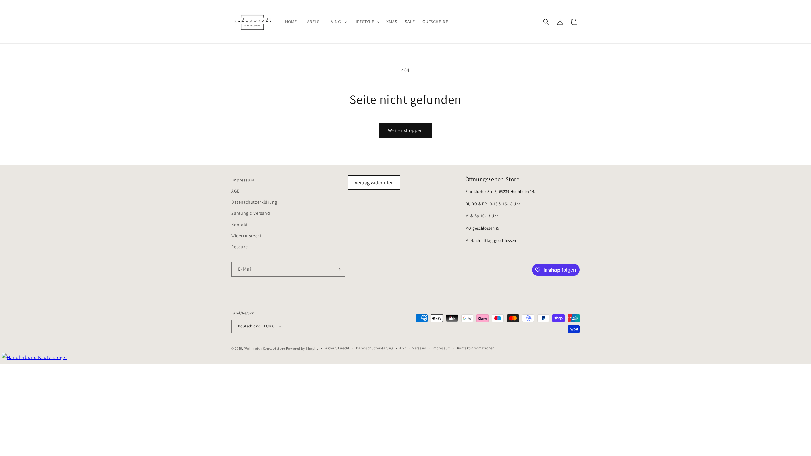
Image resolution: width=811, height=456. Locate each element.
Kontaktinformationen (476, 348)
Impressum (242, 180)
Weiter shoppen (405, 130)
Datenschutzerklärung (254, 202)
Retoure (239, 247)
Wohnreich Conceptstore (264, 348)
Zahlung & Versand (250, 213)
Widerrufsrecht (246, 235)
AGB (235, 191)
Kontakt (239, 224)
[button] (336, 21)
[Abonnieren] (338, 269)
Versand (419, 348)
